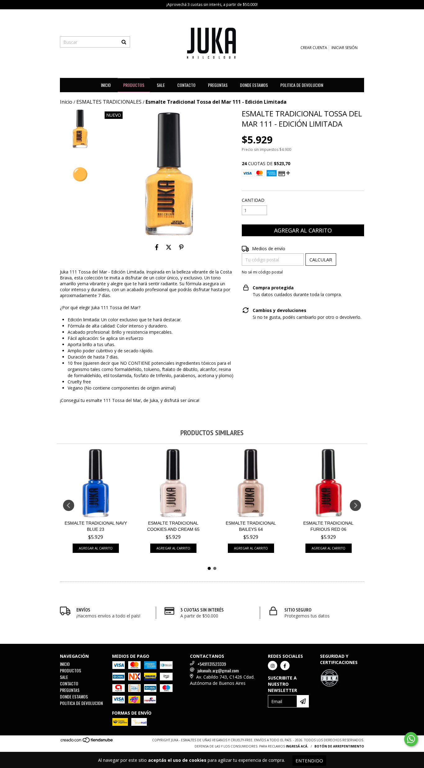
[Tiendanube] (87, 741)
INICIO (106, 85)
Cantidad (253, 200)
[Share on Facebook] (156, 247)
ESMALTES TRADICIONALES (109, 102)
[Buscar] (124, 41)
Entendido (309, 760)
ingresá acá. (297, 746)
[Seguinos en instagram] (272, 665)
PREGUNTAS (218, 85)
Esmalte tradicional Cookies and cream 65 (173, 526)
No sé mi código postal (262, 272)
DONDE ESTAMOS (254, 85)
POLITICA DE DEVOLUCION (301, 85)
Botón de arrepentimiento (339, 746)
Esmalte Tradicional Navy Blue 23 (96, 526)
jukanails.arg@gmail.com (218, 670)
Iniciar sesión (345, 47)
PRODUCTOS (133, 85)
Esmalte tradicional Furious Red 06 (328, 526)
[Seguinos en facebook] (285, 665)
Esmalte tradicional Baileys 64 (251, 526)
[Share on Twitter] (169, 247)
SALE (161, 85)
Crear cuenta (313, 47)
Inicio (66, 101)
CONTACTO (186, 85)
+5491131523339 (211, 664)
